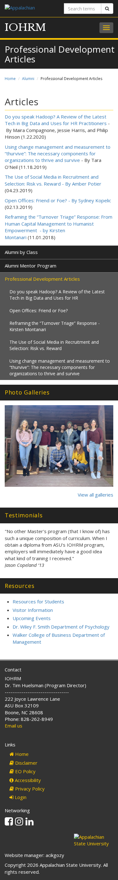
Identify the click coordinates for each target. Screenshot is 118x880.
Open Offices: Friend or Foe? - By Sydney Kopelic (58, 200)
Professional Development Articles (42, 279)
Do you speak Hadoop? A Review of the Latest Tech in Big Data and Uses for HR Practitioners (56, 119)
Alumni (28, 78)
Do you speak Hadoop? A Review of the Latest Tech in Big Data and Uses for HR (57, 295)
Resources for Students (38, 601)
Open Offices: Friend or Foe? (38, 310)
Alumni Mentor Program (30, 265)
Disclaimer (25, 763)
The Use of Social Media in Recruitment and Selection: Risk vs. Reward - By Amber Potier (53, 180)
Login (20, 797)
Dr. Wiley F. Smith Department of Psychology (61, 627)
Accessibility (27, 780)
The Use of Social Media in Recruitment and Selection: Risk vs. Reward (54, 345)
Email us (13, 725)
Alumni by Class (21, 252)
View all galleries (95, 495)
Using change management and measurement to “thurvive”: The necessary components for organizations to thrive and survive (57, 154)
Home (10, 78)
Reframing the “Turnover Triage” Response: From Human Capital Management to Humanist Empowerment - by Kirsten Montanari (58, 227)
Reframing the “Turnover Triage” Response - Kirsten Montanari (54, 326)
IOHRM (25, 27)
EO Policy (25, 771)
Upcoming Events (32, 618)
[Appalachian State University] (29, 8)
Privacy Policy (29, 788)
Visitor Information (33, 610)
